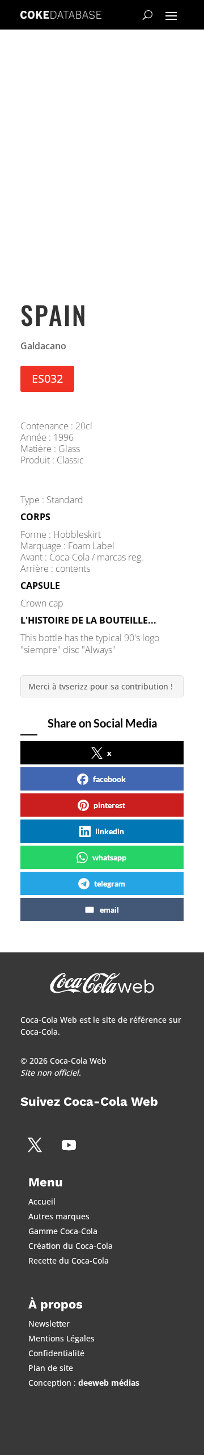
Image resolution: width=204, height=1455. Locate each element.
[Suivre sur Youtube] (68, 1145)
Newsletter (49, 1323)
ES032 (47, 378)
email (109, 909)
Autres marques (59, 1216)
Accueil (42, 1201)
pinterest (109, 805)
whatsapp (109, 857)
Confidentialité (56, 1353)
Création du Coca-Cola (70, 1245)
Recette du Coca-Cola (68, 1260)
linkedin (109, 831)
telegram (109, 883)
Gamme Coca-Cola (62, 1231)
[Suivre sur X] (34, 1145)
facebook (109, 779)
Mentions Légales (61, 1338)
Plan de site (50, 1367)
